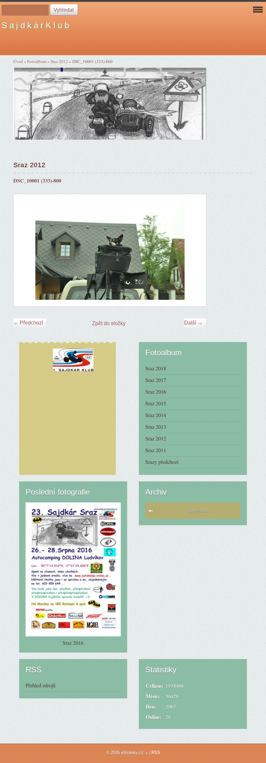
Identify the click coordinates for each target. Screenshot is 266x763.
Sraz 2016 (155, 391)
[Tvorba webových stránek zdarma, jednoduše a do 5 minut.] (147, 753)
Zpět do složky (109, 323)
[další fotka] (195, 250)
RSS (155, 752)
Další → (193, 322)
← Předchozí (28, 322)
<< (152, 512)
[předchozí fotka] (24, 250)
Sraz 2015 (155, 403)
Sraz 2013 (155, 426)
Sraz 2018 (155, 368)
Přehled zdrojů (40, 685)
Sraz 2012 (59, 61)
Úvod (18, 61)
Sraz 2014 (155, 415)
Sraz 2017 (155, 379)
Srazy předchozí (161, 461)
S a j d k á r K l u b (35, 25)
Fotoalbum (36, 61)
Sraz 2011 (155, 450)
